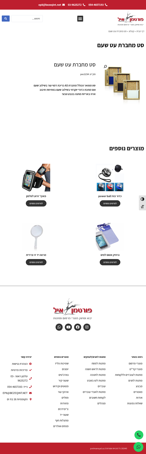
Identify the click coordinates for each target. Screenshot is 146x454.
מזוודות (64, 403)
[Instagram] (86, 327)
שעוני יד (64, 415)
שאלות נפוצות (134, 403)
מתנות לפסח (99, 363)
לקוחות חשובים (97, 397)
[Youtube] (68, 327)
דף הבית (140, 31)
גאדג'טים (64, 375)
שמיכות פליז (62, 363)
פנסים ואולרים (61, 426)
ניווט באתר (136, 356)
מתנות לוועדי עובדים (94, 392)
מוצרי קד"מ (135, 369)
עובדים (102, 386)
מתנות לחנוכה (98, 375)
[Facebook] (77, 327)
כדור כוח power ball (110, 196)
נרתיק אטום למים (110, 255)
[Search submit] (6, 19)
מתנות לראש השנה (95, 369)
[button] (80, 19)
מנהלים (101, 403)
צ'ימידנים (63, 409)
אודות (139, 397)
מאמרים (138, 392)
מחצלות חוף (62, 420)
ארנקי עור (63, 392)
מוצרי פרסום (135, 363)
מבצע (139, 386)
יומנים (65, 369)
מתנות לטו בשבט (96, 380)
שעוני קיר (63, 380)
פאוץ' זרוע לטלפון (36, 196)
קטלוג (131, 31)
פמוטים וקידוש (61, 386)
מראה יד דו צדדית (36, 255)
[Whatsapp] (59, 327)
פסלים (65, 397)
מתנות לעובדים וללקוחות (128, 375)
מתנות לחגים (135, 380)
